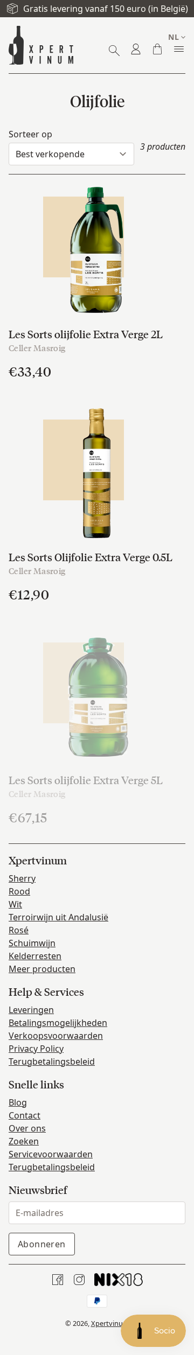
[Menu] (178, 49)
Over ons (27, 1128)
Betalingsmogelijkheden (58, 1023)
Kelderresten (35, 956)
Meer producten (42, 969)
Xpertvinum (110, 1323)
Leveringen (31, 1010)
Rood (19, 891)
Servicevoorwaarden (51, 1154)
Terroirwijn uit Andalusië (58, 917)
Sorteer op (30, 134)
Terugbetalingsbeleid (52, 1061)
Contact (24, 1115)
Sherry (22, 878)
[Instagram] (79, 1279)
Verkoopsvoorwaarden (56, 1036)
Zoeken (24, 1141)
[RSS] (118, 1279)
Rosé (19, 930)
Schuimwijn (32, 943)
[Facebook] (57, 1279)
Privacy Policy (36, 1048)
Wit (15, 904)
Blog (18, 1102)
